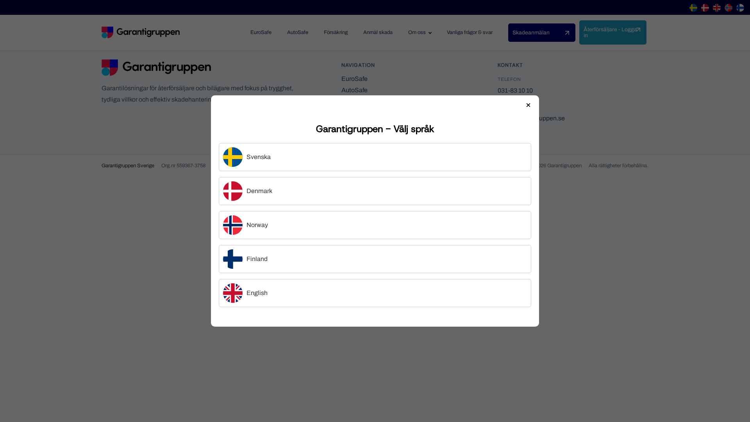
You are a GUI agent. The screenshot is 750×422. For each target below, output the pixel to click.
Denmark (259, 191)
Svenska (258, 157)
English (257, 293)
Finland (257, 259)
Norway (257, 225)
